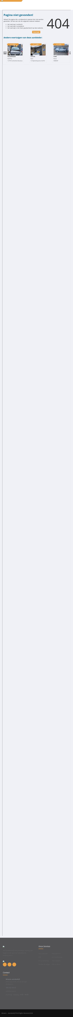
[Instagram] (14, 964)
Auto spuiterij (56, 961)
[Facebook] (9, 964)
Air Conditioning (43, 961)
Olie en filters (56, 964)
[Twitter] (5, 964)
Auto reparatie (43, 953)
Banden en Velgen (44, 964)
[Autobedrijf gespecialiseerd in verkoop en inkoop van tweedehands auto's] (10, 1)
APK (39, 957)
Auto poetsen (56, 953)
